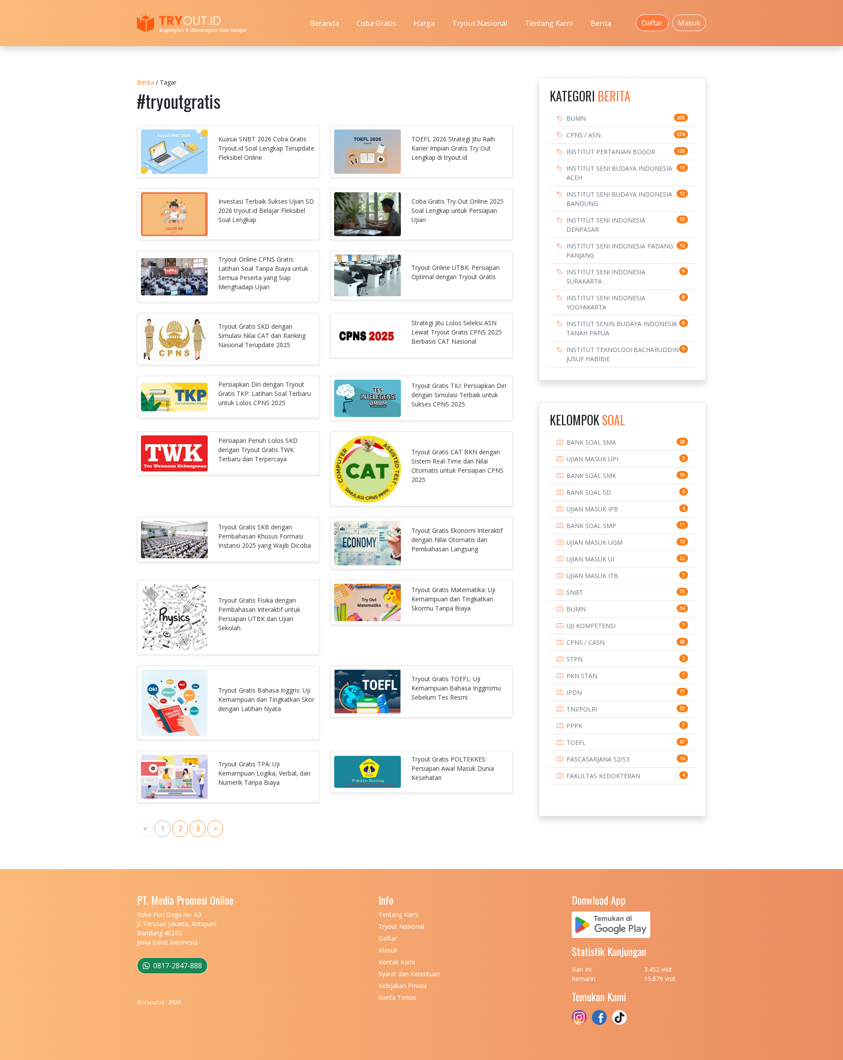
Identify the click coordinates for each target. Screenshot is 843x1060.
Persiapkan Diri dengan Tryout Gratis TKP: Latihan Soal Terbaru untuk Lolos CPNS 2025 (264, 393)
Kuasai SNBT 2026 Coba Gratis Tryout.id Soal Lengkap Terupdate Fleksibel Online (266, 148)
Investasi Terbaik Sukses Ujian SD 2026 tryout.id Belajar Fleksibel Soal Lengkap (266, 210)
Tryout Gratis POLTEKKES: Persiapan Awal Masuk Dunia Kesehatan (452, 768)
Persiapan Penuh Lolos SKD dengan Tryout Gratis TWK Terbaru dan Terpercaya (258, 449)
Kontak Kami (396, 962)
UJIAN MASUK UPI (592, 459)
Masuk (689, 23)
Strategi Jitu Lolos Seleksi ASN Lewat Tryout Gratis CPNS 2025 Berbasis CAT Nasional (456, 332)
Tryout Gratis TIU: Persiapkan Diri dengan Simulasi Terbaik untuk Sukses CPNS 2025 (458, 394)
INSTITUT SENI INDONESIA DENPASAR (605, 225)
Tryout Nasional (480, 23)
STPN (574, 659)
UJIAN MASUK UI (590, 559)
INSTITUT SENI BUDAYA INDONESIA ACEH (619, 173)
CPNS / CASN (585, 642)
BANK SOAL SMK (591, 475)
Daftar (652, 23)
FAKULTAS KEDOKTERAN (603, 776)
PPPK (574, 726)
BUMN (576, 118)
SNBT (574, 592)
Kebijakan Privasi (402, 985)
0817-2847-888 (176, 965)
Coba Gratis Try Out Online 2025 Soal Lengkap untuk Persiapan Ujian (457, 210)
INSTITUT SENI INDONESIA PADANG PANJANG (619, 250)
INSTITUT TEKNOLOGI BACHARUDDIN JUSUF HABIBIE (622, 354)
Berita (601, 23)
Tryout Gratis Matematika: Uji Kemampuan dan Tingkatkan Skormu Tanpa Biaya (453, 599)
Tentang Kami (549, 23)
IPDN (574, 692)
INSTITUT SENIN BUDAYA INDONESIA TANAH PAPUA (621, 328)
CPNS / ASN (583, 135)
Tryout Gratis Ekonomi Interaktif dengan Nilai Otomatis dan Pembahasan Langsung (457, 539)
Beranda (324, 23)
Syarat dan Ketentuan (409, 974)
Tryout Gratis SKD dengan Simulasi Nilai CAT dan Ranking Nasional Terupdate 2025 (262, 335)
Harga (424, 23)
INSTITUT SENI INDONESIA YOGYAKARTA (605, 302)
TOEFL (576, 742)
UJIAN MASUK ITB (592, 575)
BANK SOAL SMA (591, 442)
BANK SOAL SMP (591, 525)
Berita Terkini (397, 997)
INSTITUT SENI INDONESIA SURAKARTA (605, 276)
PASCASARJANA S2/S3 (598, 759)
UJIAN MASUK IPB (592, 509)
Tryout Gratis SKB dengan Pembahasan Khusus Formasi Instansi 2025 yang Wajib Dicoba (264, 536)
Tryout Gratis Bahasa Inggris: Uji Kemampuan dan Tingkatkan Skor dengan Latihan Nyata (266, 699)
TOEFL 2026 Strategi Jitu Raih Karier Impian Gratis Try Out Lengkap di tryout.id (453, 148)
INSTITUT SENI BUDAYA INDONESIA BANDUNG (619, 199)
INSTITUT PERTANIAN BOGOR (610, 151)
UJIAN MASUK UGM (594, 542)
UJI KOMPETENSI (591, 626)
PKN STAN (581, 676)
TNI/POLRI (581, 709)
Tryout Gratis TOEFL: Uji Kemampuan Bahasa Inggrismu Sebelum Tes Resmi (456, 688)
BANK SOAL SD (588, 492)
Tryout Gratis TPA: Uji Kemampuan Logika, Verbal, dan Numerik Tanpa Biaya (264, 773)
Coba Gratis (376, 23)
